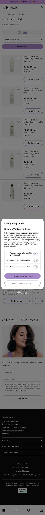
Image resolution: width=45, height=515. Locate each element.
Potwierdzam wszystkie (22, 276)
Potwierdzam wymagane (22, 283)
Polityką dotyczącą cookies (26, 235)
